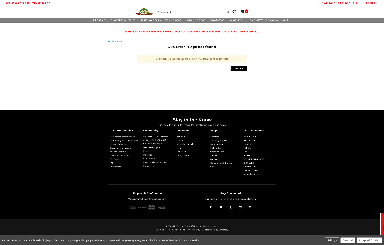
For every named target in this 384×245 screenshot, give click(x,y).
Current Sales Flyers (153, 143)
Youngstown (183, 155)
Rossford (181, 151)
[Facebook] (211, 207)
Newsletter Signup (152, 147)
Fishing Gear (173, 20)
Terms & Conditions (175, 230)
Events (146, 151)
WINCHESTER (250, 136)
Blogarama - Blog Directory (215, 230)
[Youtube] (221, 207)
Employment (149, 166)
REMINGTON (250, 166)
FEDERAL (248, 148)
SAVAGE (247, 151)
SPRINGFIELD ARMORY (254, 159)
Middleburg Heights (186, 144)
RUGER (247, 155)
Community (150, 130)
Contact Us (115, 166)
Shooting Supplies (123, 20)
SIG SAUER (249, 163)
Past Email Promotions (154, 162)
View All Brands (251, 174)
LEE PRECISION (251, 170)
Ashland (181, 136)
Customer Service (121, 130)
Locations (183, 130)
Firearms (99, 20)
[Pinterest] (250, 207)
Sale (285, 20)
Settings (332, 240)
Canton (180, 140)
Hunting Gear (150, 20)
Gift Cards (115, 159)
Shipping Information (120, 148)
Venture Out (149, 158)
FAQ (112, 163)
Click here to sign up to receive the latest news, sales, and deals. (192, 125)
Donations (148, 155)
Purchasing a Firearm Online (124, 140)
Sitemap (160, 230)
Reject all (348, 240)
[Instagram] (240, 207)
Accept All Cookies (369, 240)
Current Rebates (118, 144)
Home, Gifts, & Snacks (263, 20)
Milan (179, 148)
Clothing (236, 20)
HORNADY (248, 144)
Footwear (218, 20)
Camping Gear (196, 20)
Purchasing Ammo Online (122, 136)
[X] (230, 207)
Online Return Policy (120, 155)
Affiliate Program (118, 151)
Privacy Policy (193, 230)
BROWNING (249, 140)
